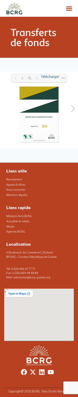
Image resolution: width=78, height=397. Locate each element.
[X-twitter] (34, 373)
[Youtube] (52, 373)
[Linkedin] (43, 373)
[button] (69, 8)
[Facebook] (25, 373)
